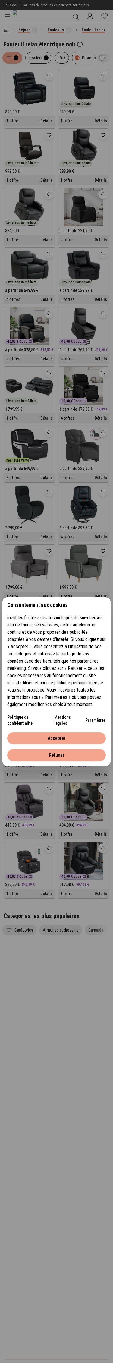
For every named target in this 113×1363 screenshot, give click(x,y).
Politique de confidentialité (20, 720)
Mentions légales (62, 720)
